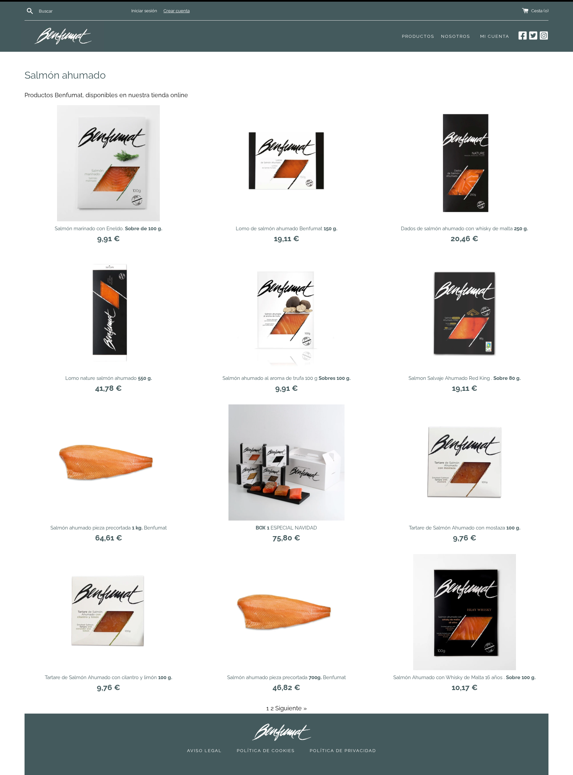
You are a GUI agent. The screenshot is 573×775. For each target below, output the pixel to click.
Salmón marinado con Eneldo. (108, 229)
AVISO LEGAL (204, 750)
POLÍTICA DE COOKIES (266, 750)
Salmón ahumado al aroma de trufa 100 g (286, 378)
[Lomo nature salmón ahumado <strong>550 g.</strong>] (108, 313)
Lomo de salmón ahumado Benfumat (286, 229)
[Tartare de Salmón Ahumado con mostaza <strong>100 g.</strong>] (465, 462)
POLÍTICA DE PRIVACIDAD (343, 750)
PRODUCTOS (418, 36)
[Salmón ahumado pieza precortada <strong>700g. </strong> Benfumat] (286, 612)
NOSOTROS (455, 36)
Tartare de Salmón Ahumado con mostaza (464, 528)
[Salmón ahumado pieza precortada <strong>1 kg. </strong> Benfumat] (108, 462)
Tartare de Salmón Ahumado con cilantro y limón (108, 677)
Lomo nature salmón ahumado (108, 378)
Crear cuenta (176, 10)
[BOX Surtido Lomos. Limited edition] (286, 462)
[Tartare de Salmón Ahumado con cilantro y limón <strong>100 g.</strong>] (108, 612)
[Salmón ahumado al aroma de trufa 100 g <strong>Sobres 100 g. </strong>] (286, 313)
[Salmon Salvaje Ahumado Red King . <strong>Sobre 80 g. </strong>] (464, 313)
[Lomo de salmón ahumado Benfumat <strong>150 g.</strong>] (286, 163)
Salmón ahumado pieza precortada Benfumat (108, 528)
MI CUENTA (494, 36)
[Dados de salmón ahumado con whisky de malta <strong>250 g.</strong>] (465, 163)
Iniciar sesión (144, 10)
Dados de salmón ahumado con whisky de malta (464, 229)
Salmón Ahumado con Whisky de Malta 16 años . (464, 677)
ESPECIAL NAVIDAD (286, 528)
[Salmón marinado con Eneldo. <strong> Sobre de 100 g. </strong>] (108, 163)
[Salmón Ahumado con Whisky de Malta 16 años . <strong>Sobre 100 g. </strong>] (464, 612)
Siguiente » (291, 708)
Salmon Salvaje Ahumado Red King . (465, 378)
